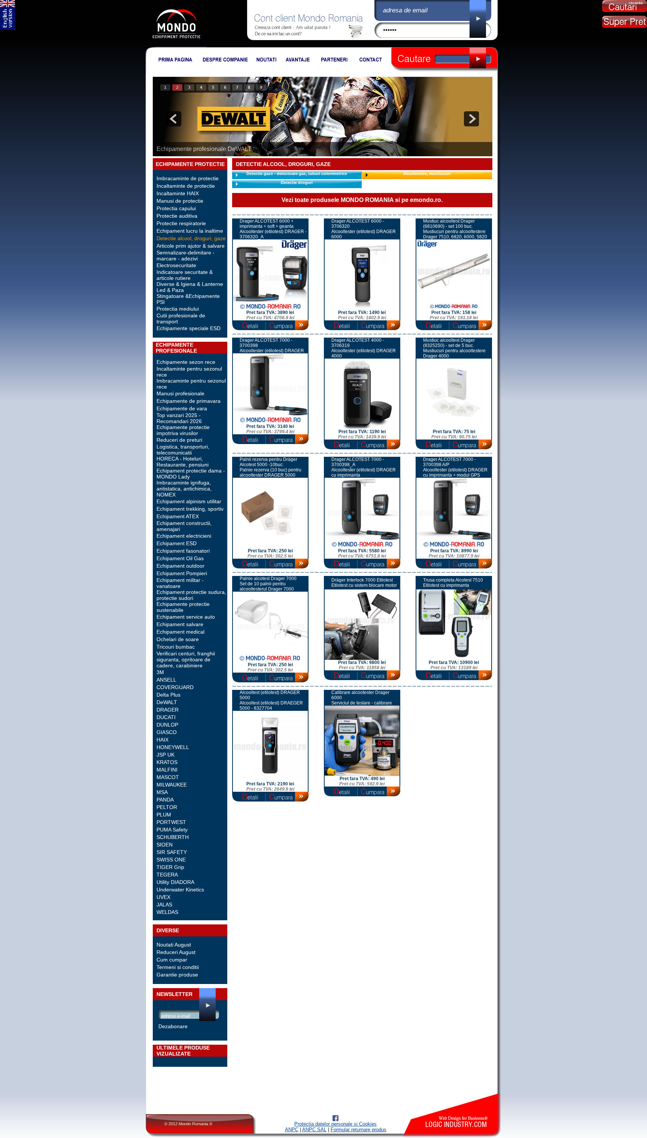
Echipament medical (180, 632)
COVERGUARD (175, 687)
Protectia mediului (178, 309)
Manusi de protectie (180, 201)
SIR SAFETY (172, 852)
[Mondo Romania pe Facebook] (335, 1119)
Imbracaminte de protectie (188, 178)
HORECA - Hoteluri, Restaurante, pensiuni (183, 462)
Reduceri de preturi (179, 440)
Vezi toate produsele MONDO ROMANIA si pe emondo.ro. (362, 200)
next (471, 119)
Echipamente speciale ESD (189, 328)
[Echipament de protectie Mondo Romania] (176, 45)
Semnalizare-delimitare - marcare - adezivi (186, 256)
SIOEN (165, 845)
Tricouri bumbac (176, 647)
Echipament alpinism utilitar (189, 501)
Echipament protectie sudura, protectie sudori (191, 595)
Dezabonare (173, 1026)
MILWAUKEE (172, 785)
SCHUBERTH (173, 837)
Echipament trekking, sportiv (190, 509)
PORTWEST (171, 822)
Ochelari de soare (178, 639)
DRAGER (168, 710)
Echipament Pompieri (182, 573)
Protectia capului (176, 208)
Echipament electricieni (184, 536)
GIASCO (167, 732)
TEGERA (167, 875)
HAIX (162, 740)
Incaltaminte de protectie (186, 186)
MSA (162, 792)
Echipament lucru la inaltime (190, 231)
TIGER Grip (170, 867)
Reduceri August (176, 952)
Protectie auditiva (177, 216)
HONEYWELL (173, 747)
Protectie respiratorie (181, 223)
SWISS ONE (171, 860)
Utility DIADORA (175, 882)
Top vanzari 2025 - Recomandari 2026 (179, 418)
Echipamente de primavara (189, 401)
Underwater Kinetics (180, 890)
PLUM (164, 815)
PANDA (165, 800)
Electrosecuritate (176, 265)
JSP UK (165, 755)
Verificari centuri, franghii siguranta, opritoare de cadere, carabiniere (186, 659)
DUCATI (166, 717)
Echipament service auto (186, 617)
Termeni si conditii (178, 967)
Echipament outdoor (180, 566)
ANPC (291, 1129)
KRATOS (167, 762)
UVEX (163, 897)
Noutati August (174, 945)
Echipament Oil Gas (180, 558)
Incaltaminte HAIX (178, 193)
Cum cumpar (172, 960)
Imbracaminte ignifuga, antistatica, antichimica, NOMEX (184, 489)
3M (160, 672)
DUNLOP (167, 725)
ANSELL (166, 680)
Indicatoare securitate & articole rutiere (185, 275)
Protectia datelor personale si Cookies (335, 1124)
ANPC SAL (314, 1129)
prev (174, 119)
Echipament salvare (180, 624)
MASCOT (168, 777)
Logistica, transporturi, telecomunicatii (183, 450)
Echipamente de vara (182, 408)
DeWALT (167, 702)
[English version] (7, 28)
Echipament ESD (177, 543)
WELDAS (167, 912)
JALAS (164, 905)
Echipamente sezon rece (186, 362)
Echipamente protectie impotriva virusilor (183, 430)
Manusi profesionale (180, 393)
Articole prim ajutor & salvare (191, 246)
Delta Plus (168, 695)
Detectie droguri (297, 182)
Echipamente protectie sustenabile (183, 607)
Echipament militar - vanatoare (180, 583)
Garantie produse (177, 975)
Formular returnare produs (358, 1129)
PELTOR (167, 807)
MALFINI (167, 770)
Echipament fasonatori (183, 551)
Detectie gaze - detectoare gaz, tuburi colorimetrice (296, 173)
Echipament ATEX (178, 516)
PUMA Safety (172, 830)
